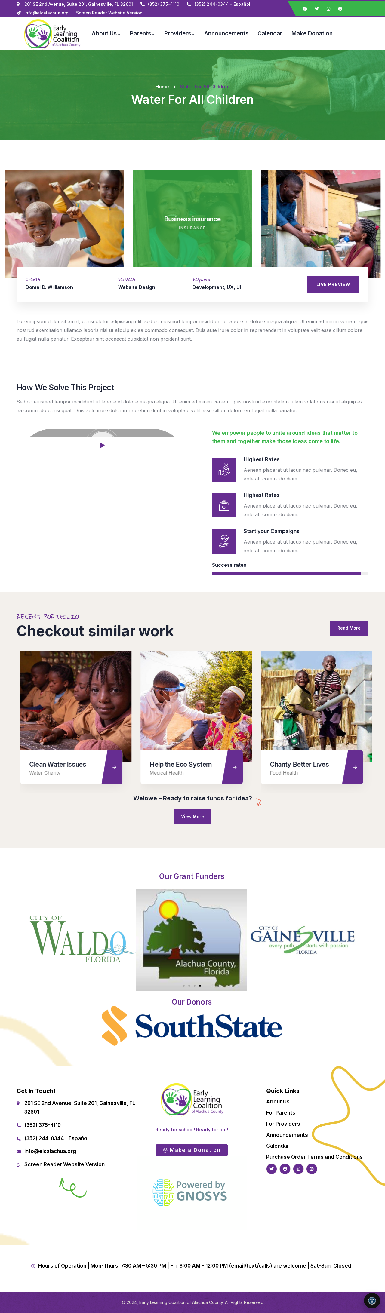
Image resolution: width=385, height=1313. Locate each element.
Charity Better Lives (295, 764)
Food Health (280, 773)
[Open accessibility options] (372, 1300)
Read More (349, 627)
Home (162, 87)
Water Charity (41, 773)
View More (192, 816)
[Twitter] (317, 9)
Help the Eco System (177, 764)
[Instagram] (328, 9)
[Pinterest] (340, 9)
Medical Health (163, 773)
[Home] (52, 33)
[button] (376, 227)
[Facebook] (305, 9)
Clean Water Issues (54, 764)
